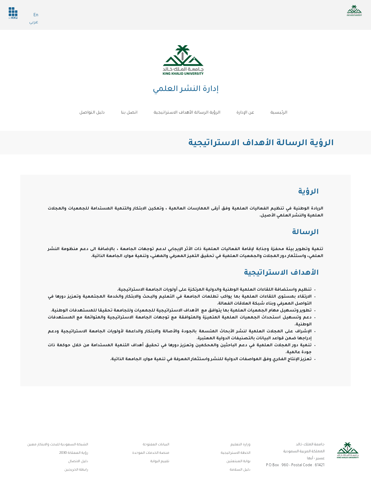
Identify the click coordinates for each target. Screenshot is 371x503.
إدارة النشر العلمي (186, 89)
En (35, 15)
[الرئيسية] (183, 60)
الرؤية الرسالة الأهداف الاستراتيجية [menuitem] (187, 113)
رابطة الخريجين (76, 470)
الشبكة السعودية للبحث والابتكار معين (57, 445)
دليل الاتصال (78, 462)
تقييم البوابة (159, 462)
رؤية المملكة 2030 (73, 453)
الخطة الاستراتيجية (235, 453)
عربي (33, 22)
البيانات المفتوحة (156, 445)
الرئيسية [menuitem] (278, 113)
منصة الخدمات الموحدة (150, 453)
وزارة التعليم (240, 445)
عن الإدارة (245, 113)
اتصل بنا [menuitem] (129, 113)
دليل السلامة (240, 470)
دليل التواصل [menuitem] (92, 113)
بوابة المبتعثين (238, 462)
